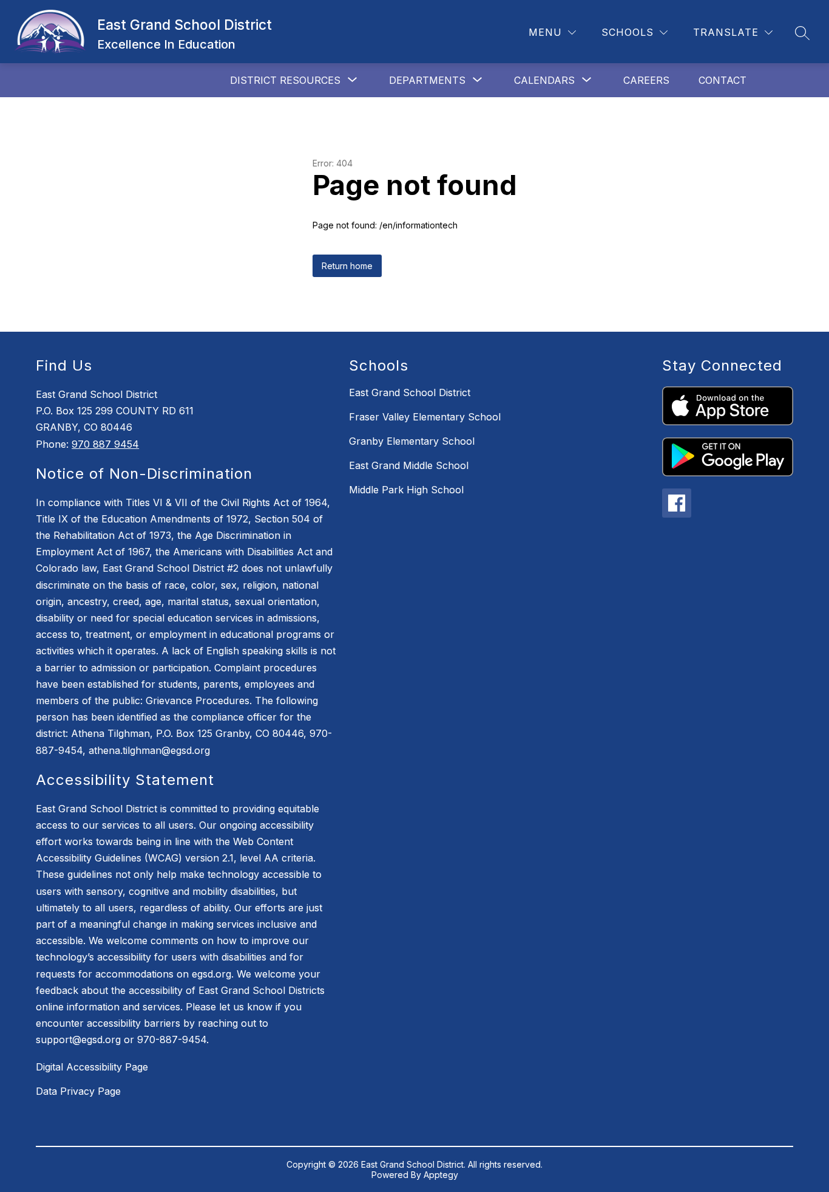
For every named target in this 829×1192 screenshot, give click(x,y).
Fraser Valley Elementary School (425, 417)
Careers (646, 80)
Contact (722, 80)
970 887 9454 (105, 444)
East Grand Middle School (409, 465)
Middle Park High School (406, 490)
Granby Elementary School (412, 441)
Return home (347, 266)
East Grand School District (409, 392)
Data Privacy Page (78, 1091)
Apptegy (441, 1175)
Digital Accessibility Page (92, 1067)
